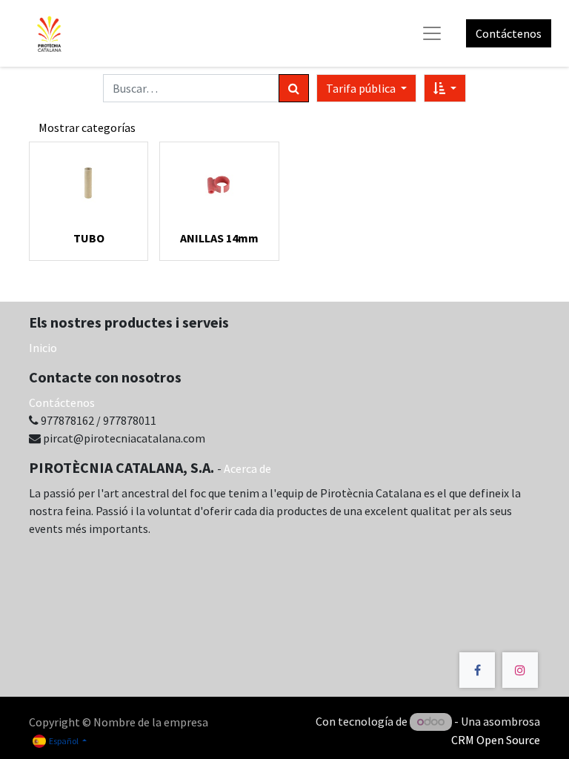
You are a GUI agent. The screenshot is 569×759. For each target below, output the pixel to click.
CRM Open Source (495, 739)
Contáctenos (509, 33)
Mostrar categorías (87, 127)
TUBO (88, 238)
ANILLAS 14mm (219, 238)
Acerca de (247, 468)
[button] (445, 88)
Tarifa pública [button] (362, 88)
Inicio (43, 347)
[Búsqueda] (294, 88)
